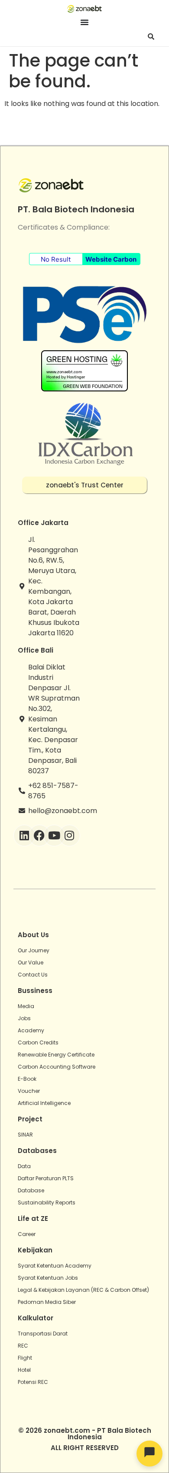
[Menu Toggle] (84, 22)
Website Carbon (110, 259)
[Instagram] (69, 835)
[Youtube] (54, 835)
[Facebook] (39, 835)
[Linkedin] (24, 835)
